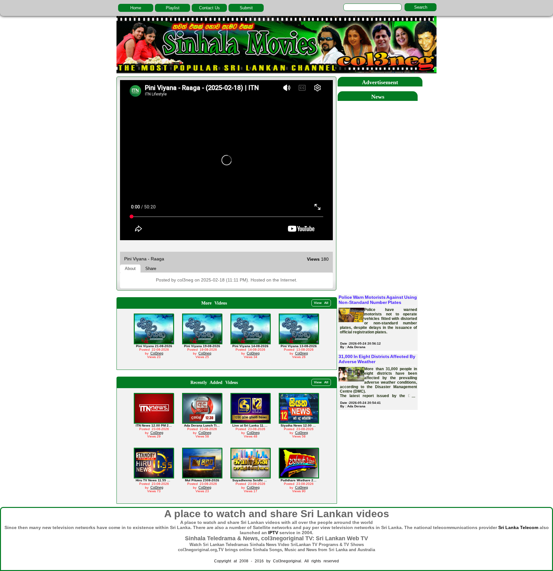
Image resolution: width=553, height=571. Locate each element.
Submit (246, 7)
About (130, 268)
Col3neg (156, 353)
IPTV (273, 532)
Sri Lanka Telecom (518, 527)
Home (135, 7)
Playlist (173, 7)
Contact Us (209, 7)
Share (150, 268)
